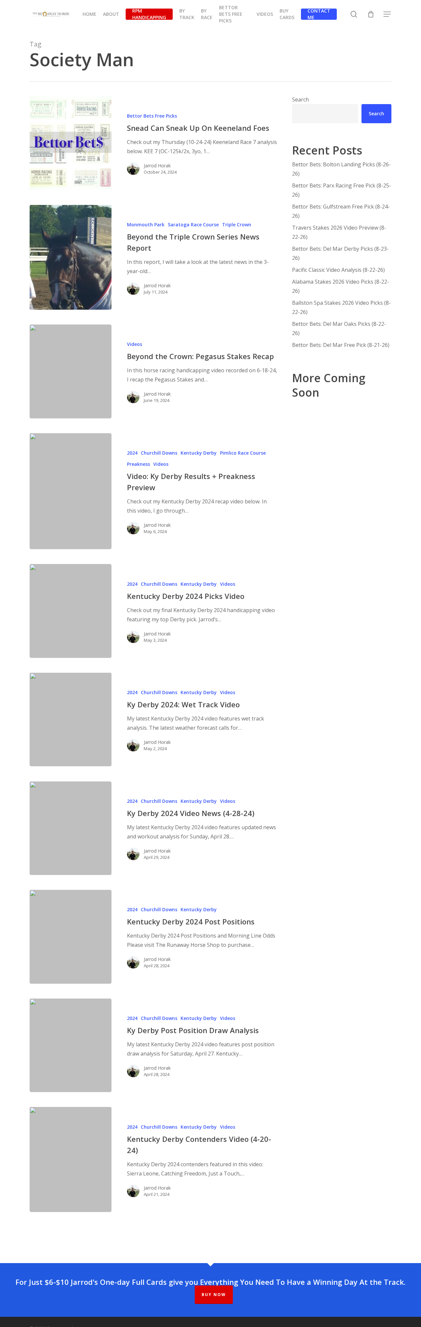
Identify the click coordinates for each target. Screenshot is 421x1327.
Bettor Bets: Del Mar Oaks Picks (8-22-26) (339, 328)
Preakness (138, 464)
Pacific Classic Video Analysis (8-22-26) (338, 269)
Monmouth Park (145, 224)
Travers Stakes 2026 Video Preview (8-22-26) (339, 232)
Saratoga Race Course (193, 224)
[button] (387, 14)
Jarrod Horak (157, 165)
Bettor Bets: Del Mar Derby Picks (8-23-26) (340, 253)
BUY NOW (214, 1294)
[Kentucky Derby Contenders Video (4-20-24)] (70, 1159)
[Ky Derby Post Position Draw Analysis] (70, 1045)
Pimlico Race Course (243, 453)
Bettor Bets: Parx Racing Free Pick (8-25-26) (341, 190)
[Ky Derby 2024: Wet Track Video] (70, 719)
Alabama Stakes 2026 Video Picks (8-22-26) (340, 286)
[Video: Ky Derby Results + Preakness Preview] (70, 491)
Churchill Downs (159, 453)
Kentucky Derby (199, 453)
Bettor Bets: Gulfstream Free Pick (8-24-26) (341, 211)
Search (300, 99)
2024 (132, 453)
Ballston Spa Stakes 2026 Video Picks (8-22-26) (341, 307)
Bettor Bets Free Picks (152, 116)
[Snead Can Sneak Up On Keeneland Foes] (70, 143)
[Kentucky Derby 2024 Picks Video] (70, 611)
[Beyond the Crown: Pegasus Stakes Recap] (70, 371)
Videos (134, 344)
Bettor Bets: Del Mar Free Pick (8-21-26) (340, 345)
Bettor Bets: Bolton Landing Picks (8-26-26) (341, 169)
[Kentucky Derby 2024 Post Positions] (70, 936)
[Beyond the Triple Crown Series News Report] (70, 257)
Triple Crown (236, 224)
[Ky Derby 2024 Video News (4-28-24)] (70, 828)
